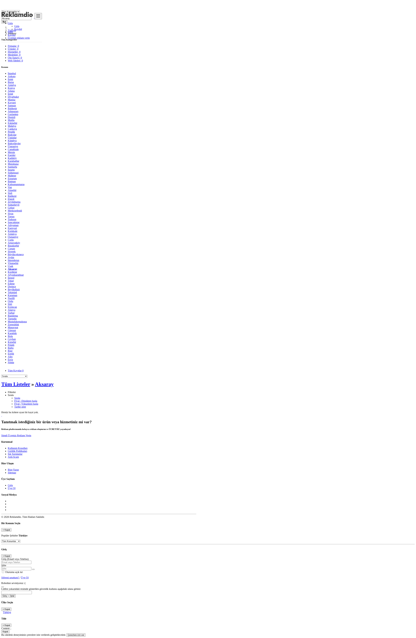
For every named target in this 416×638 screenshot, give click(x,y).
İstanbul (12, 73)
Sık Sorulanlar (15, 454)
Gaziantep (13, 114)
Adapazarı (13, 111)
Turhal (11, 312)
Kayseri (12, 102)
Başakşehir (13, 245)
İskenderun (13, 260)
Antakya (12, 234)
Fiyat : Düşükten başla (25, 401)
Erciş (10, 359)
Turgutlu (12, 318)
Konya (11, 88)
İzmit (10, 93)
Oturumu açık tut (14, 572)
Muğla (11, 120)
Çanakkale (13, 149)
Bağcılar (12, 134)
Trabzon (12, 219)
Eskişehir (12, 123)
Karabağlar (13, 161)
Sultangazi (13, 172)
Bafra (10, 347)
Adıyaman (13, 225)
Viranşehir (13, 263)
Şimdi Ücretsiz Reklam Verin (16, 435)
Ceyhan (12, 339)
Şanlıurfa (12, 166)
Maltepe (12, 175)
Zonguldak (13, 324)
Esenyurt (12, 228)
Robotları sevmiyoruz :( (13, 583)
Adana (11, 91)
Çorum (11, 248)
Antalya (12, 85)
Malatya (12, 126)
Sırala (17, 398)
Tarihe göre (20, 406)
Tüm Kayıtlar (16, 370)
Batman (12, 181)
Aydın (11, 257)
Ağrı (10, 356)
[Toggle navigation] (38, 16)
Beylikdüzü (14, 289)
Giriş (16, 26)
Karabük (12, 333)
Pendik (11, 131)
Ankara (11, 76)
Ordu (10, 301)
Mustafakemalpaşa (17, 321)
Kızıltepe (12, 272)
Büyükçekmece (16, 254)
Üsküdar (12, 137)
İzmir (10, 79)
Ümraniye (13, 146)
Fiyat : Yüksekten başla (26, 403)
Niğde (11, 362)
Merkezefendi (15, 210)
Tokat (11, 280)
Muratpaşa (13, 164)
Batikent (12, 196)
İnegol (11, 277)
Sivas (10, 213)
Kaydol (18, 29)
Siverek (12, 251)
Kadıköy (12, 158)
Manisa (11, 99)
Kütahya (12, 140)
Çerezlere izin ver (76, 635)
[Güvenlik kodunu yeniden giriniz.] (2, 586)
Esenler (11, 155)
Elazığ (11, 199)
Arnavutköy (14, 242)
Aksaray (12, 269)
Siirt (10, 304)
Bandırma (13, 315)
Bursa (11, 82)
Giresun (12, 330)
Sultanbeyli (13, 204)
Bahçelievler (14, 143)
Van (10, 187)
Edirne (11, 283)
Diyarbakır (13, 96)
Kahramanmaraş (16, 184)
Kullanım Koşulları (17, 448)
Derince (12, 286)
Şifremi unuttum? (10, 577)
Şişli (10, 193)
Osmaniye (13, 237)
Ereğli (11, 353)
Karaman (12, 295)
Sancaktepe (14, 222)
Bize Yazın (13, 469)
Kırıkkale (12, 231)
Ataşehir (12, 190)
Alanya (11, 310)
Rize (10, 350)
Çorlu (11, 239)
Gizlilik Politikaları (17, 451)
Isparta (11, 169)
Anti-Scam (13, 457)
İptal (12, 596)
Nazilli (11, 298)
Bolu (10, 336)
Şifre (3, 565)
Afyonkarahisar (16, 274)
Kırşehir (12, 342)
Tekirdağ (12, 292)
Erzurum (12, 178)
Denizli (11, 117)
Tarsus (11, 216)
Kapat (5, 631)
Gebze (11, 207)
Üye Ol (11, 488)
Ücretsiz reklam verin (19, 37)
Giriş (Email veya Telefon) (15, 559)
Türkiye (7, 612)
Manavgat (13, 327)
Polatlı (11, 345)
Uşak (10, 266)
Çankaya (12, 129)
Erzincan (12, 307)
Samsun (12, 105)
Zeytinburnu (14, 202)
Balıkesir (12, 108)
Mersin (11, 152)
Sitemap (12, 472)
